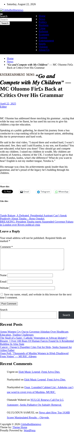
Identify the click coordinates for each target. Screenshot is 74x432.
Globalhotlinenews (31, 424)
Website (4, 287)
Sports (42, 43)
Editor (3, 106)
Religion (43, 31)
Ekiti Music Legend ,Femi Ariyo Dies (39, 371)
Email (3, 281)
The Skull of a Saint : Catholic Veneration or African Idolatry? (33, 337)
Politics (43, 22)
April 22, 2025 (8, 103)
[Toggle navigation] (1, 14)
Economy (44, 34)
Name (3, 275)
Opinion (43, 46)
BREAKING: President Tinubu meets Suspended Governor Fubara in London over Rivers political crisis (36, 223)
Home (42, 15)
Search (3, 16)
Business (43, 25)
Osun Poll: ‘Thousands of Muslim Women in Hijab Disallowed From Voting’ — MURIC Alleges (34, 355)
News (42, 19)
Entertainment (46, 40)
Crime (42, 28)
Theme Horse (19, 427)
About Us (44, 49)
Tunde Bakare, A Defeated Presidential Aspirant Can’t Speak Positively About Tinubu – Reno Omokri (33, 217)
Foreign (43, 37)
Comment (6, 246)
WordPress (29, 430)
